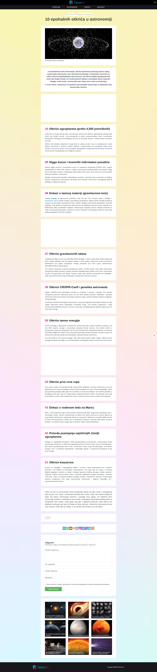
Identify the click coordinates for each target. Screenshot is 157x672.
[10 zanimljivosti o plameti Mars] (101, 628)
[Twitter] (76, 528)
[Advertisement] (78, 108)
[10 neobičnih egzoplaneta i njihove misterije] (55, 628)
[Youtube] (70, 528)
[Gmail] (73, 528)
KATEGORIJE (72, 7)
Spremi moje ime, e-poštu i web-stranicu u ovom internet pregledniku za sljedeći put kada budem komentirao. (78, 584)
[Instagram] (80, 528)
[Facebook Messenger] (83, 528)
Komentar (51, 550)
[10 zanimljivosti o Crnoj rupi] (78, 610)
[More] (92, 528)
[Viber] (86, 528)
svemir (48, 517)
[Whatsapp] (67, 528)
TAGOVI (87, 7)
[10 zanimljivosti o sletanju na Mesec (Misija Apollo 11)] (55, 646)
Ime (50, 564)
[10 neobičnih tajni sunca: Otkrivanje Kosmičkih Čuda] (78, 646)
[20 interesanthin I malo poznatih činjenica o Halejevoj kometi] (101, 646)
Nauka (79, 14)
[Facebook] (64, 528)
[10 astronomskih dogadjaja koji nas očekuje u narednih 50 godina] (55, 610)
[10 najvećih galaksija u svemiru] (101, 610)
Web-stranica (49, 577)
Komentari (88, 14)
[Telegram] (89, 528)
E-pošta (51, 571)
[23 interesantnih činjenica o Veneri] (78, 628)
